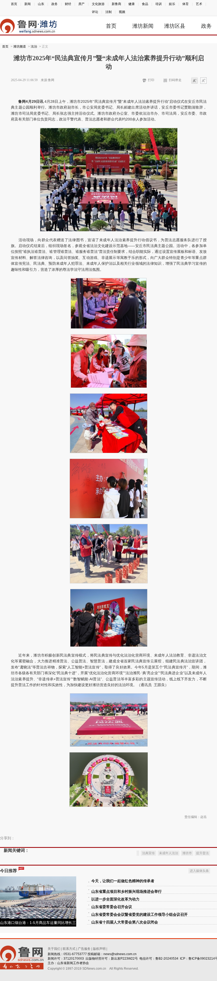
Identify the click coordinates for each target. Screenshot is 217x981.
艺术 (199, 4)
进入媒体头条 (199, 871)
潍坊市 (187, 853)
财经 (68, 4)
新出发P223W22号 (124, 958)
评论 (95, 12)
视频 (122, 12)
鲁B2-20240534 (166, 958)
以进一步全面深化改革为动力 (115, 899)
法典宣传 (148, 853)
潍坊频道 (19, 46)
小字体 (194, 81)
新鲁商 (116, 4)
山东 (41, 4)
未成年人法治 (168, 853)
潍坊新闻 (142, 26)
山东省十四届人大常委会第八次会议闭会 (124, 922)
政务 (54, 4)
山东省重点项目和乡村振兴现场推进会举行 (126, 892)
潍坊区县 (174, 26)
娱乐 (172, 4)
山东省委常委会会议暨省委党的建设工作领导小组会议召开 (139, 915)
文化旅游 (98, 4)
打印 (151, 80)
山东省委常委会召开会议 (111, 907)
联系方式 (69, 949)
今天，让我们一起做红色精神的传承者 (122, 881)
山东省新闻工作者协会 (73, 963)
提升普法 (202, 853)
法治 (34, 46)
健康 (131, 4)
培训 (158, 4)
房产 (81, 4)
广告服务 (84, 949)
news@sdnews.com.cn (120, 954)
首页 (14, 4)
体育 (185, 4)
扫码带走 (175, 80)
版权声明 (99, 949)
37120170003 (74, 958)
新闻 (27, 4)
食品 (145, 4)
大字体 (203, 81)
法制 (108, 12)
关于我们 (54, 949)
